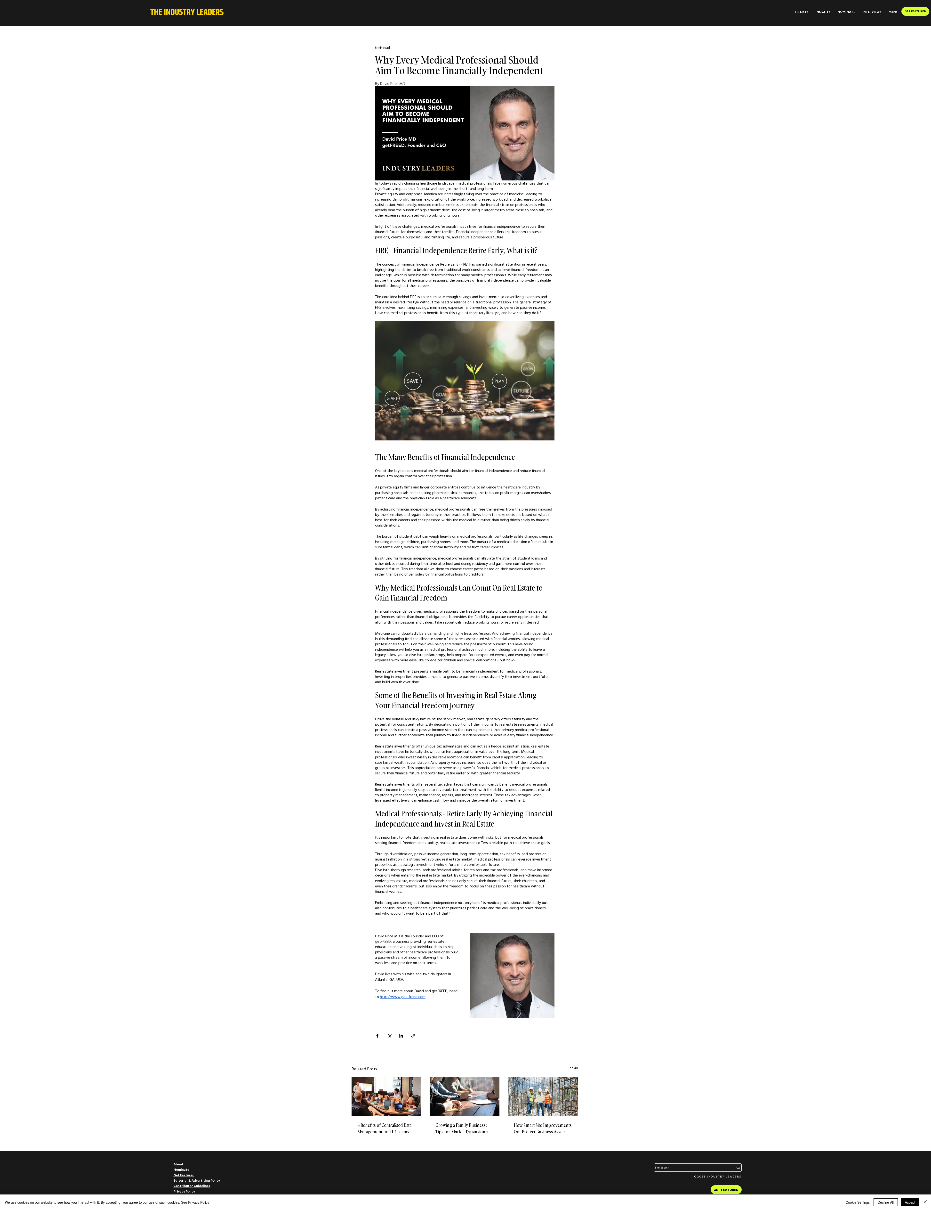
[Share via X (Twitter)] (389, 1035)
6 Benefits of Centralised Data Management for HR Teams (384, 1128)
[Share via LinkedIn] (401, 1035)
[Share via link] (413, 1035)
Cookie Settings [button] (858, 1202)
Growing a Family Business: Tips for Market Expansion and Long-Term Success (464, 1128)
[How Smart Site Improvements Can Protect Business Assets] (543, 1096)
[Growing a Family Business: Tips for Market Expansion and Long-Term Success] (464, 1096)
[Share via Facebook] (377, 1035)
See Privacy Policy (195, 1202)
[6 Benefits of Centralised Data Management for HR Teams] (386, 1096)
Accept (910, 1202)
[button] (800, 11)
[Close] (925, 1202)
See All (573, 1068)
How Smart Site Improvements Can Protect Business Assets (543, 1128)
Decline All (886, 1202)
